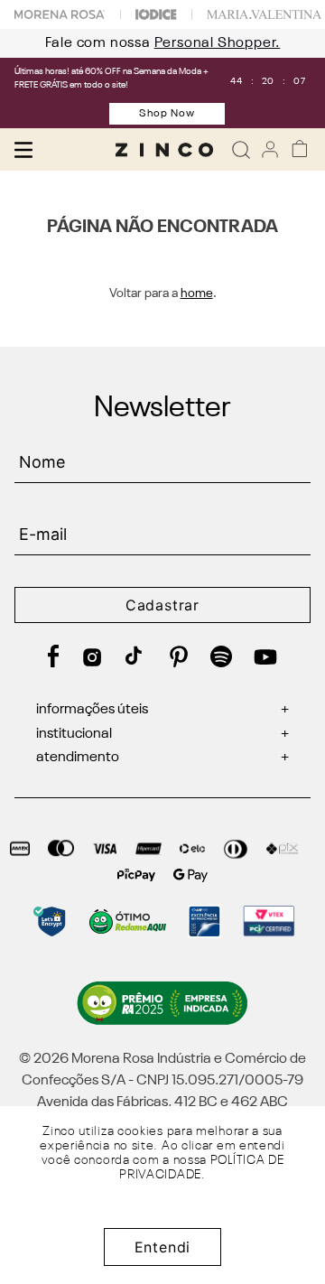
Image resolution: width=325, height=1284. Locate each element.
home (197, 293)
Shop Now (167, 113)
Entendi (163, 1247)
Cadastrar (162, 605)
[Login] (270, 149)
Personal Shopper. (208, 43)
